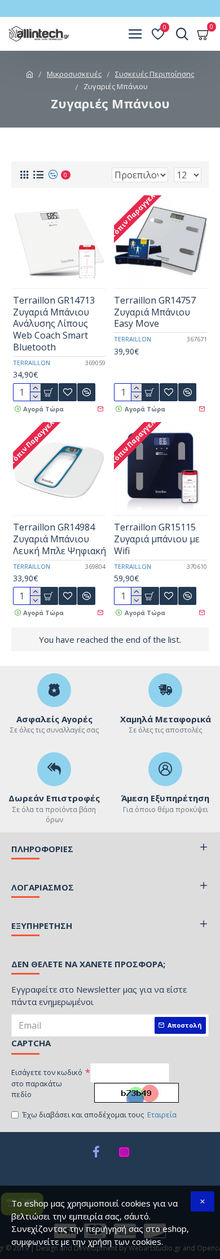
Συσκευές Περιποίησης (154, 74)
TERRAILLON (31, 362)
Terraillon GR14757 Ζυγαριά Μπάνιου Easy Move (155, 312)
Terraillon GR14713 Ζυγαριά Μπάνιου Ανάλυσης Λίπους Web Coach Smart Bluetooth (54, 324)
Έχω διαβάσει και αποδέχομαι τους (100, 1114)
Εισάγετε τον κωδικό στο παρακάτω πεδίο (46, 1083)
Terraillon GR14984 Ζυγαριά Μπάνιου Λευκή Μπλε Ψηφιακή (59, 538)
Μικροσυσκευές (74, 74)
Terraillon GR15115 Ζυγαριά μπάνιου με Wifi (157, 538)
